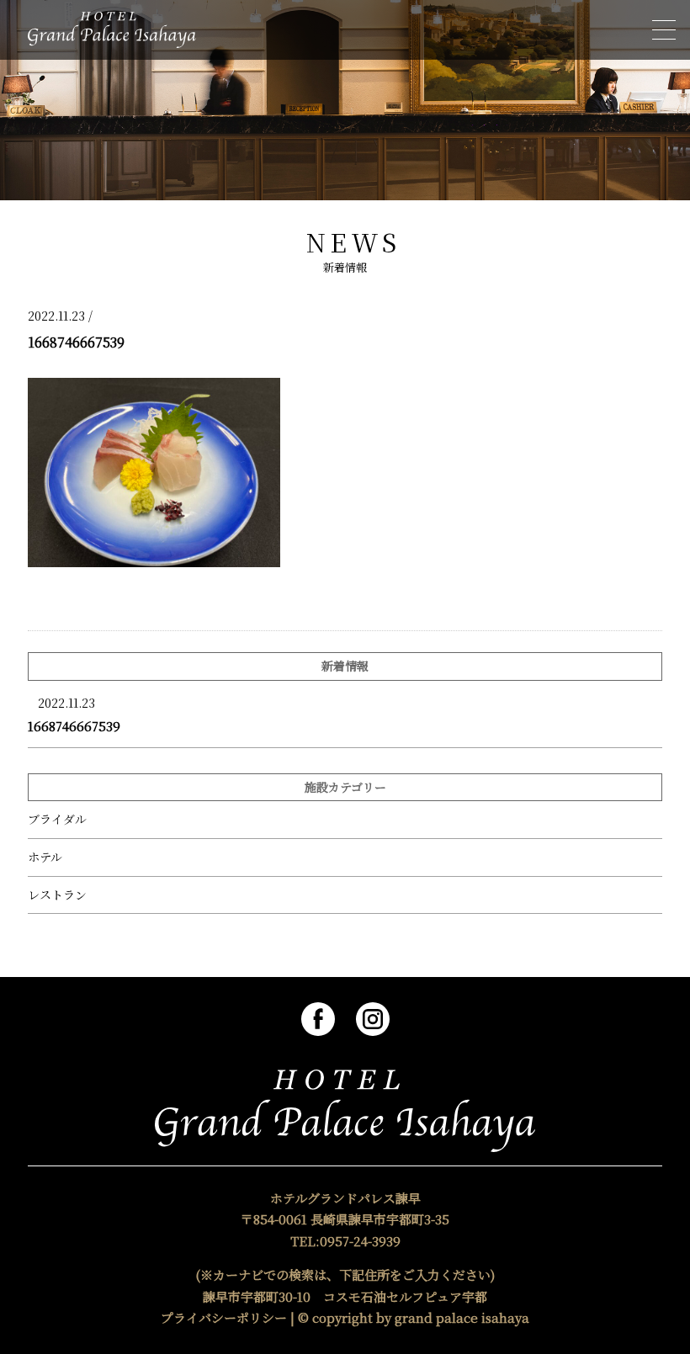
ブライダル (57, 819)
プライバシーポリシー (224, 1317)
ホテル (45, 857)
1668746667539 (74, 726)
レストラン (57, 895)
